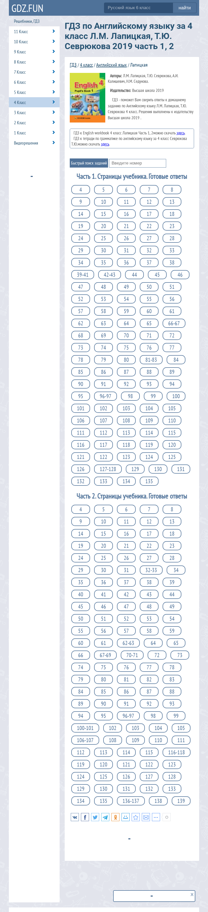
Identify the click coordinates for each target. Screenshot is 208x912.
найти (185, 7)
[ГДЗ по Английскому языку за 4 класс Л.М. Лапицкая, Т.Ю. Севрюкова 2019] (136, 817)
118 (126, 444)
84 (176, 359)
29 (80, 250)
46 (180, 274)
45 (157, 274)
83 (172, 679)
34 (80, 262)
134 (126, 481)
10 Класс (21, 42)
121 (80, 456)
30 (103, 250)
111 (80, 432)
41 (103, 594)
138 (158, 800)
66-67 (174, 323)
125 (172, 456)
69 (103, 335)
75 (126, 347)
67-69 (105, 655)
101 (80, 408)
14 (80, 213)
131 (181, 469)
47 (80, 286)
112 (103, 432)
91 (103, 384)
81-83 (151, 359)
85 (80, 371)
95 (80, 396)
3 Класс (20, 112)
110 (172, 420)
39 (172, 582)
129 (135, 469)
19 (80, 226)
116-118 (176, 752)
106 (80, 420)
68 (80, 335)
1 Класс (20, 133)
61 (172, 311)
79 (103, 359)
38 (172, 262)
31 (126, 250)
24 (80, 238)
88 (149, 371)
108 (126, 420)
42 (126, 594)
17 (149, 213)
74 (103, 347)
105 (172, 408)
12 (149, 201)
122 (103, 456)
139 (181, 800)
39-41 (83, 274)
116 (80, 444)
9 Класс (20, 52)
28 (172, 238)
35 (103, 262)
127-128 (108, 469)
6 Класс (20, 82)
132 (80, 481)
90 (80, 384)
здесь (181, 133)
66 (80, 655)
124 (149, 456)
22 (149, 226)
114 (149, 432)
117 (103, 444)
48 (103, 286)
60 (149, 311)
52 (80, 298)
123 (126, 456)
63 (103, 323)
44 (134, 274)
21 (126, 226)
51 (172, 286)
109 (149, 420)
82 (149, 679)
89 (172, 371)
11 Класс (21, 31)
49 (126, 286)
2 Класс (20, 123)
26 (126, 238)
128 (172, 776)
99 (153, 396)
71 (149, 335)
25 (103, 238)
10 (103, 201)
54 (126, 298)
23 (172, 226)
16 (126, 213)
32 (149, 250)
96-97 (105, 396)
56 (172, 298)
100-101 (85, 728)
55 (149, 298)
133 (103, 481)
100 (176, 396)
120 (172, 444)
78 (80, 359)
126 (80, 469)
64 (126, 323)
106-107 (85, 740)
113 (126, 432)
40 (80, 594)
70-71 (132, 655)
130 (158, 469)
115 (172, 432)
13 (172, 201)
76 (149, 347)
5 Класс (20, 92)
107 (103, 420)
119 (149, 444)
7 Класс (20, 72)
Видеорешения (26, 143)
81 (126, 679)
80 (126, 359)
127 (149, 776)
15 (103, 213)
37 (149, 262)
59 (126, 311)
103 (126, 408)
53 (103, 298)
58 (103, 311)
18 (172, 213)
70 (126, 335)
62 (80, 323)
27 (149, 238)
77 (172, 347)
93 (149, 384)
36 (126, 262)
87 (126, 371)
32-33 (151, 570)
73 (80, 347)
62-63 (128, 642)
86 (103, 371)
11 (126, 201)
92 (126, 384)
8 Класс (20, 62)
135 (149, 481)
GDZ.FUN (27, 8)
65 (149, 323)
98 (130, 396)
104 (149, 408)
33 (172, 250)
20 (103, 226)
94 (172, 384)
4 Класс (20, 102)
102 (103, 408)
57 (80, 311)
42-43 (109, 274)
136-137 (131, 800)
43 (149, 594)
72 (172, 335)
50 (149, 286)
